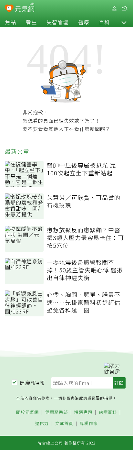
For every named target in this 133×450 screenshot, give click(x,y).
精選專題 (83, 412)
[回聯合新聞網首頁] (9, 9)
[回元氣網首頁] (24, 8)
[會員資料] (114, 8)
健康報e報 (32, 382)
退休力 (42, 423)
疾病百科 (108, 412)
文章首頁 (64, 423)
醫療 (83, 22)
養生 (31, 22)
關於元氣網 (27, 412)
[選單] (124, 8)
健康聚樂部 (56, 412)
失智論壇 (57, 22)
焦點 (10, 22)
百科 (104, 22)
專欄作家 (89, 423)
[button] (124, 22)
